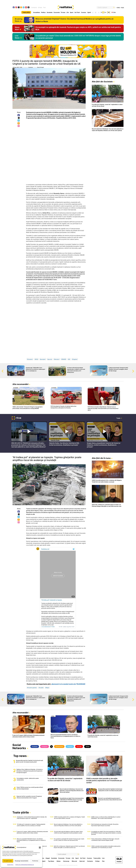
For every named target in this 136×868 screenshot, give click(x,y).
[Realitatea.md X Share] (19, 118)
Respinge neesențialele (21, 861)
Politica (43, 12)
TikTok (87, 746)
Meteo (59, 861)
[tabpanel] (29, 435)
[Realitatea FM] (103, 12)
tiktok (29, 7)
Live (114, 12)
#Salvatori (56, 359)
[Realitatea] (73, 7)
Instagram (44, 746)
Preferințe (35, 861)
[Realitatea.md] (119, 860)
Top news (20, 756)
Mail (19, 126)
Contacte (34, 7)
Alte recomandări (20, 384)
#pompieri (43, 359)
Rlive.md (74, 861)
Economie (57, 12)
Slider (29, 463)
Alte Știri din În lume (101, 458)
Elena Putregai (40, 67)
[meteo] (99, 12)
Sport (71, 12)
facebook (14, 7)
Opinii (89, 12)
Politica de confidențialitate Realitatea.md (24, 864)
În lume (63, 12)
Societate (49, 12)
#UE (69, 359)
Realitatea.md (38, 463)
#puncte (49, 359)
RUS (122, 7)
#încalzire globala (32, 687)
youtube (26, 7)
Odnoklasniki (19, 123)
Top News (51, 861)
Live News (17, 37)
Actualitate (36, 12)
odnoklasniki (21, 7)
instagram (16, 7)
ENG (118, 7)
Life (68, 12)
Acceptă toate (8, 861)
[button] (40, 847)
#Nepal (47, 687)
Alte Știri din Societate (102, 81)
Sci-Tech (77, 12)
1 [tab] (66, 449)
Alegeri (48, 858)
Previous (1, 369)
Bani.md (82, 861)
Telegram (19, 120)
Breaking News (18, 20)
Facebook (19, 115)
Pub (44, 7)
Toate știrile (26, 12)
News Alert (17, 28)
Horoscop (66, 861)
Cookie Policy (10, 864)
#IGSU (36, 359)
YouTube (79, 746)
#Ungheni (74, 359)
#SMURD (63, 359)
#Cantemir (30, 359)
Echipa (40, 7)
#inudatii (41, 687)
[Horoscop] (92, 12)
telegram (24, 7)
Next (135, 369)
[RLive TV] (16, 418)
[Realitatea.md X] (19, 7)
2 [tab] (67, 449)
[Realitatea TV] (108, 12)
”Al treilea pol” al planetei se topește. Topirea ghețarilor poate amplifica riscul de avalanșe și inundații (47, 459)
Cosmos (83, 12)
